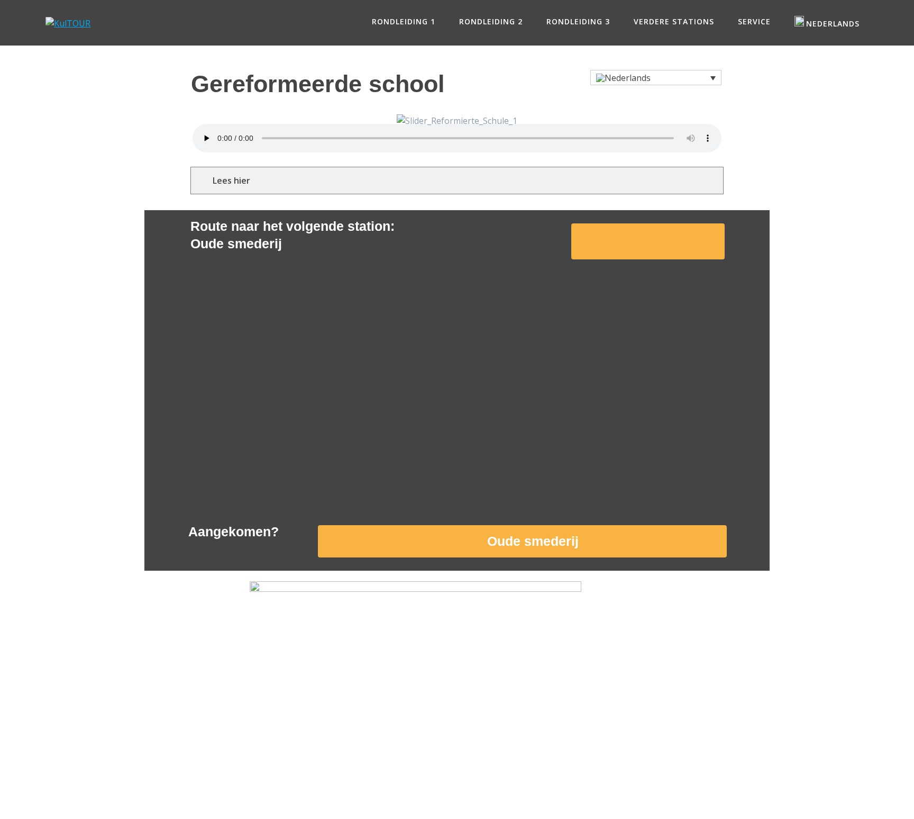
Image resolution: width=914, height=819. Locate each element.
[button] (655, 78)
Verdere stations (674, 21)
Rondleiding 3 (578, 21)
